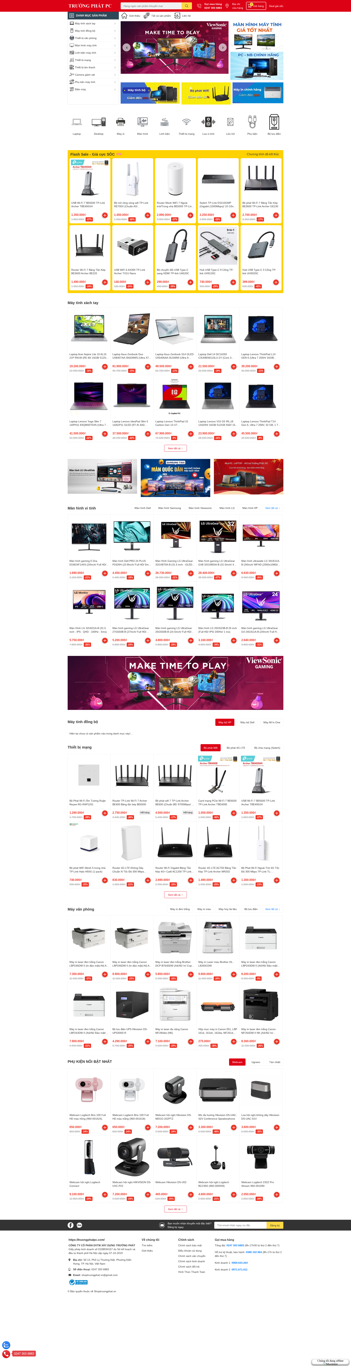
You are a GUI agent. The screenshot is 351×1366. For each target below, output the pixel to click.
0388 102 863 (254, 1252)
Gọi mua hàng (213, 3)
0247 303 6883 (213, 7)
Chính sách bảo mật (190, 1245)
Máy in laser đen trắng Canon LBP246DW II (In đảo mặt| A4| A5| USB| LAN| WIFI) (132, 965)
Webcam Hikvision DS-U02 (170, 1182)
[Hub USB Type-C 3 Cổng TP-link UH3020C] (261, 246)
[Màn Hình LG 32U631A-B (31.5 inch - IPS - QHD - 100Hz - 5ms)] (89, 603)
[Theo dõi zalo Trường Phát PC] (79, 1224)
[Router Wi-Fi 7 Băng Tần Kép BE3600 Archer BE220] (90, 246)
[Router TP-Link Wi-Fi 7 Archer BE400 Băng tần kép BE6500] (132, 776)
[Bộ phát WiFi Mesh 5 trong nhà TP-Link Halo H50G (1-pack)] (89, 843)
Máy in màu (204, 909)
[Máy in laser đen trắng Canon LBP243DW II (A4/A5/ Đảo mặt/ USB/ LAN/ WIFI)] (261, 937)
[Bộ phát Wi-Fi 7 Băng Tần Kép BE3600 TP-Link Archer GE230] (261, 179)
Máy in (120, 133)
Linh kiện (164, 133)
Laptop (77, 133)
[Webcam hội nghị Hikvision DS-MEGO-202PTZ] (175, 1090)
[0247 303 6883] (6, 1354)
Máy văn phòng (81, 909)
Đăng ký (275, 1225)
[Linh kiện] (164, 122)
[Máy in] (120, 122)
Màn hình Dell (143, 507)
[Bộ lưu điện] (274, 122)
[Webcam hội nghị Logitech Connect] (89, 1157)
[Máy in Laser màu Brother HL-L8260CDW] (218, 937)
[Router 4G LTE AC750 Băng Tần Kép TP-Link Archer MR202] (218, 843)
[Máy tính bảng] (256, 66)
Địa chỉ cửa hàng (237, 5)
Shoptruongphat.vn (105, 1291)
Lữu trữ (230, 133)
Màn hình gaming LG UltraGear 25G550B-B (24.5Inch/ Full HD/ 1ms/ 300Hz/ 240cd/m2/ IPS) (173, 631)
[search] (187, 5)
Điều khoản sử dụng (190, 1250)
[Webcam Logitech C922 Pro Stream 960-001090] (261, 1157)
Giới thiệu (134, 15)
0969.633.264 (240, 1262)
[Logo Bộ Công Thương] (78, 1281)
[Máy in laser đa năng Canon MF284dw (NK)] (175, 1004)
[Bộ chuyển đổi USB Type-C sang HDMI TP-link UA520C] (175, 246)
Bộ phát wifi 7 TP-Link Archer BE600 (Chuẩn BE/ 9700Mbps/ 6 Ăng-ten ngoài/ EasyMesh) (174, 804)
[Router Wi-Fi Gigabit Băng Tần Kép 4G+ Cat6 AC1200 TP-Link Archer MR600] (175, 843)
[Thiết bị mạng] (186, 122)
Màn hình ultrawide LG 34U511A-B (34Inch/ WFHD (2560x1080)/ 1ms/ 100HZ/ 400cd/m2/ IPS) (260, 564)
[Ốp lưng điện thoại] (206, 93)
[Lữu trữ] (230, 122)
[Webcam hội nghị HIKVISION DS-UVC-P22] (132, 1157)
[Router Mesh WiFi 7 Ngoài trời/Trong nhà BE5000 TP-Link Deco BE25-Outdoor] (175, 179)
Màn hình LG (227, 507)
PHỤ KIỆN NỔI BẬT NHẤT (90, 1061)
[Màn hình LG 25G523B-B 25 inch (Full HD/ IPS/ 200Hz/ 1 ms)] (218, 603)
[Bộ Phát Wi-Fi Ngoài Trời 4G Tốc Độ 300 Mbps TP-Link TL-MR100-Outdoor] (261, 843)
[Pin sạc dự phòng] (258, 93)
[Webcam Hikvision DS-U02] (175, 1157)
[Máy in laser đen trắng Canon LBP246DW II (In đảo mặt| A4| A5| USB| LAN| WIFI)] (132, 937)
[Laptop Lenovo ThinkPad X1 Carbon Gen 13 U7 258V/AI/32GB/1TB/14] (175, 396)
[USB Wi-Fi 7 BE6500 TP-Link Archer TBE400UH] (90, 179)
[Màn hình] (142, 122)
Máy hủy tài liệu (228, 909)
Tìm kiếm (147, 1245)
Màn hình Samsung (169, 507)
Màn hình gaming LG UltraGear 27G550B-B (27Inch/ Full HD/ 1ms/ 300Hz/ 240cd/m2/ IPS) (130, 631)
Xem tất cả (174, 448)
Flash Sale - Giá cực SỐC (92, 154)
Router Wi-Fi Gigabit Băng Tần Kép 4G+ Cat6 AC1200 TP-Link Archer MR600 (173, 871)
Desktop (98, 133)
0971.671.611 (240, 1269)
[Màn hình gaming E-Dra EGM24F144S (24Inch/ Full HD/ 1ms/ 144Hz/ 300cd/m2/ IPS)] (89, 536)
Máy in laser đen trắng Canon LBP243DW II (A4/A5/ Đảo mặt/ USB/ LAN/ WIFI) (259, 965)
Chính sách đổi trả (188, 1266)
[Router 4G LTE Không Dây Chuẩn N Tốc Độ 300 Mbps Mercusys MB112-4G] (132, 843)
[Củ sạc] (256, 35)
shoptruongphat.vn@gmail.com (100, 1274)
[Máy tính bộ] (150, 93)
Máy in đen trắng (180, 909)
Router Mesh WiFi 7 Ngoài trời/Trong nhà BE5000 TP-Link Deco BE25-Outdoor (175, 206)
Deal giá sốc (276, 6)
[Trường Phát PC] (90, 6)
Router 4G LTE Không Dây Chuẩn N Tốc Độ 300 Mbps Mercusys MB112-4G (128, 871)
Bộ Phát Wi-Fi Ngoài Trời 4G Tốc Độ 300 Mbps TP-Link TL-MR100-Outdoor (260, 871)
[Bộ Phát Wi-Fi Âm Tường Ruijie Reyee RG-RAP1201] (89, 776)
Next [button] (223, 47)
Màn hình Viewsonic (200, 507)
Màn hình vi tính (82, 508)
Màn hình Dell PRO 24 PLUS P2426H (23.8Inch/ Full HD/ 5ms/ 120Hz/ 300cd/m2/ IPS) (131, 564)
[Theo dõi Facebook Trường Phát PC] (70, 1224)
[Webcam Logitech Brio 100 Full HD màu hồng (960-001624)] (89, 1090)
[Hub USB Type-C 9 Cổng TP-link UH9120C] (218, 246)
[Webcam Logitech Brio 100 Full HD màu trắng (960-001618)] (132, 1090)
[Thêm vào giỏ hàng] (105, 215)
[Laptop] (77, 122)
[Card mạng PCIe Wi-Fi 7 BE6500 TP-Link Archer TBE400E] (218, 776)
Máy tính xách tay (83, 302)
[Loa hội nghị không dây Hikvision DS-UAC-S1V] (261, 1090)
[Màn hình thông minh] (102, 476)
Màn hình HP (250, 507)
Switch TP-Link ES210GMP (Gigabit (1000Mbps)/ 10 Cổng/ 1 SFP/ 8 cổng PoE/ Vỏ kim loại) (218, 206)
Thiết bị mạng (187, 133)
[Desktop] (98, 122)
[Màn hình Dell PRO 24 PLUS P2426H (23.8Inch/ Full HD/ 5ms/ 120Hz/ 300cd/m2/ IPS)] (132, 536)
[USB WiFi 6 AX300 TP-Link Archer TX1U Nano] (133, 246)
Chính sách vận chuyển (191, 1255)
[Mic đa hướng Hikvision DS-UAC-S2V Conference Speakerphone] (218, 1090)
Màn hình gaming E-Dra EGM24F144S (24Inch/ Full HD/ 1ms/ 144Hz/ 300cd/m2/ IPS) (87, 564)
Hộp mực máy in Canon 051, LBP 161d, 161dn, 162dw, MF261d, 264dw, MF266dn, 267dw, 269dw (217, 1033)
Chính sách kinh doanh (191, 1261)
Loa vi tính (208, 133)
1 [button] (172, 69)
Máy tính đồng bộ (83, 721)
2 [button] (176, 69)
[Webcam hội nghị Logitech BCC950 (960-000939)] (218, 1157)
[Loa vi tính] (208, 122)
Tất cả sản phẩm (161, 15)
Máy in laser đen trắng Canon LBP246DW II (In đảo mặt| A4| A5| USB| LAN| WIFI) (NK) (89, 965)
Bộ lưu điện (274, 133)
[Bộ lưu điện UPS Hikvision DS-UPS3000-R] (132, 1004)
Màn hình (142, 133)
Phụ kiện (252, 133)
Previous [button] (126, 47)
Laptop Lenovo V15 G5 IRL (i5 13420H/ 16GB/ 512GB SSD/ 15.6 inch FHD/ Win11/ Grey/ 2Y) (217, 425)
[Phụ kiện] (252, 122)
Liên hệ (186, 15)
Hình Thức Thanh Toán (191, 1271)
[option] (175, 47)
